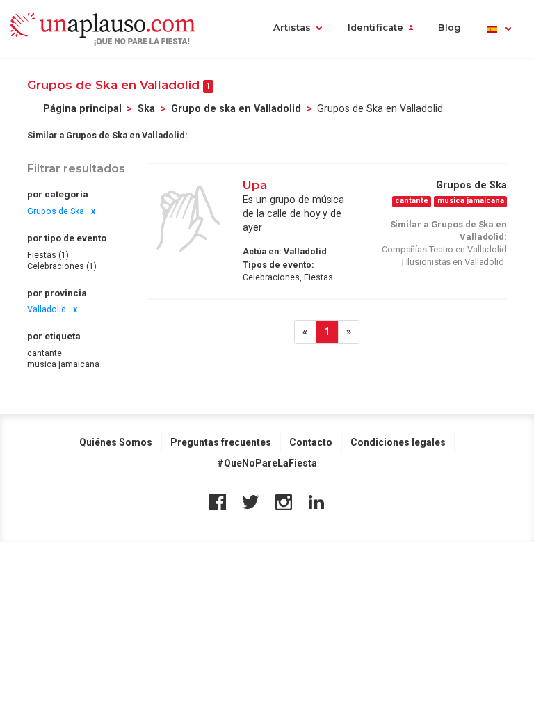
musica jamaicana (63, 364)
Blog (449, 27)
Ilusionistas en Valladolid (455, 262)
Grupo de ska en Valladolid (236, 108)
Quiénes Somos (115, 442)
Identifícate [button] (375, 27)
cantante (44, 353)
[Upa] (188, 219)
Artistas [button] (292, 27)
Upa (255, 184)
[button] (498, 28)
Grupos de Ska (55, 211)
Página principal (82, 108)
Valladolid (46, 309)
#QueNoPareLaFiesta (267, 463)
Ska (146, 108)
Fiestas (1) (48, 255)
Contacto (310, 442)
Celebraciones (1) (62, 266)
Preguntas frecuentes (220, 442)
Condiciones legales (398, 442)
